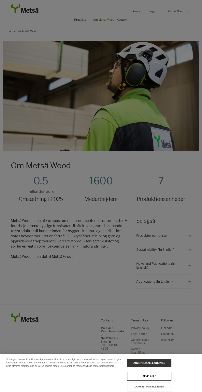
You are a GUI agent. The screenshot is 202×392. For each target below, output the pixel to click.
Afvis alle (149, 376)
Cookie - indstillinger (149, 386)
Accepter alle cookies (149, 363)
